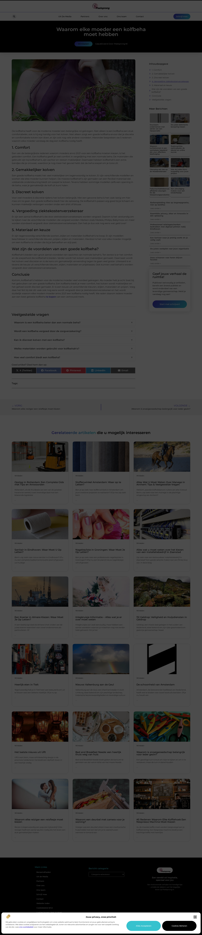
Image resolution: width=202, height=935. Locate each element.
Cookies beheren (179, 926)
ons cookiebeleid (26, 927)
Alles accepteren (143, 926)
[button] (195, 917)
